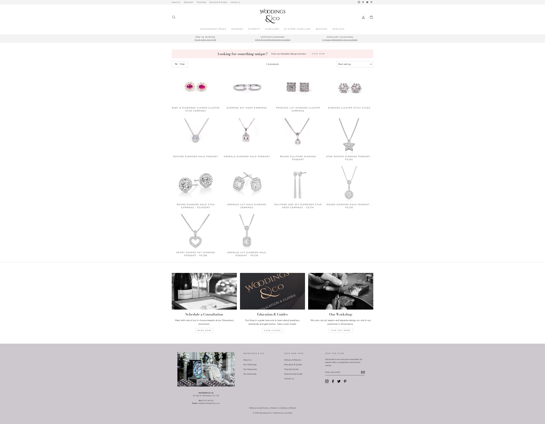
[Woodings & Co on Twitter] (339, 381)
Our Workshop (250, 364)
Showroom (188, 2)
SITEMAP (292, 408)
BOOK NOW (204, 330)
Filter (182, 64)
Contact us (235, 2)
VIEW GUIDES (272, 330)
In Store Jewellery (297, 29)
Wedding (237, 29)
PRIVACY (274, 408)
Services (339, 29)
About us (247, 360)
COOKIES (283, 408)
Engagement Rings (213, 29)
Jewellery (272, 29)
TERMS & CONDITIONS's (259, 408)
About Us (176, 2)
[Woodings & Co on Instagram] (327, 381)
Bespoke (322, 29)
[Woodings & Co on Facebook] (333, 381)
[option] (205, 38)
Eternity (254, 29)
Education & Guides (218, 2)
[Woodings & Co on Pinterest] (345, 381)
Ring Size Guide (291, 369)
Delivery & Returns (292, 360)
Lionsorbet (287, 413)
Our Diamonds (250, 374)
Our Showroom (250, 369)
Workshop (201, 2)
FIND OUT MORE (341, 330)
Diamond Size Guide (293, 374)
